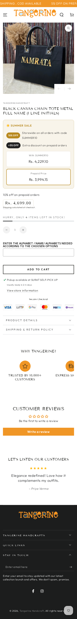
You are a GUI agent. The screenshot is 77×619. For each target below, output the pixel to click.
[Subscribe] (71, 567)
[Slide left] (59, 89)
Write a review (38, 432)
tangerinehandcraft (16, 103)
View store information (22, 290)
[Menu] (5, 14)
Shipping (7, 207)
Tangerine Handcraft (32, 610)
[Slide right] (69, 89)
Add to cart (38, 269)
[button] (61, 14)
